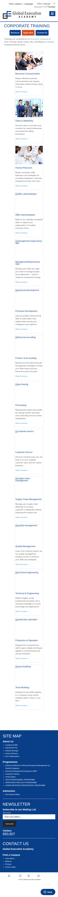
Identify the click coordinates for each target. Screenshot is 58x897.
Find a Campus (11, 855)
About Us (8, 741)
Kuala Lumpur (10, 867)
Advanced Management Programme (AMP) (21, 771)
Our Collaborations (12, 756)
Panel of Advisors (11, 754)
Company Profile (11, 745)
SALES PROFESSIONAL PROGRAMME (20, 780)
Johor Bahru (9, 858)
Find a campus (15, 4)
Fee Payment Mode (12, 794)
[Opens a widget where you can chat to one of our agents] (47, 892)
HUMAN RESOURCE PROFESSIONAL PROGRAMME (25, 785)
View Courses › (21, 92)
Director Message (11, 751)
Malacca (8, 861)
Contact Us (42, 33)
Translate (51, 7)
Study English (10, 777)
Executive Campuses (40, 39)
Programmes (10, 762)
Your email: (7, 813)
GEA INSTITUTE (11, 748)
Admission (9, 791)
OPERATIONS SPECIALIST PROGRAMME (21, 783)
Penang (8, 864)
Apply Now (28, 33)
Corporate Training (12, 774)
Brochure (15, 33)
